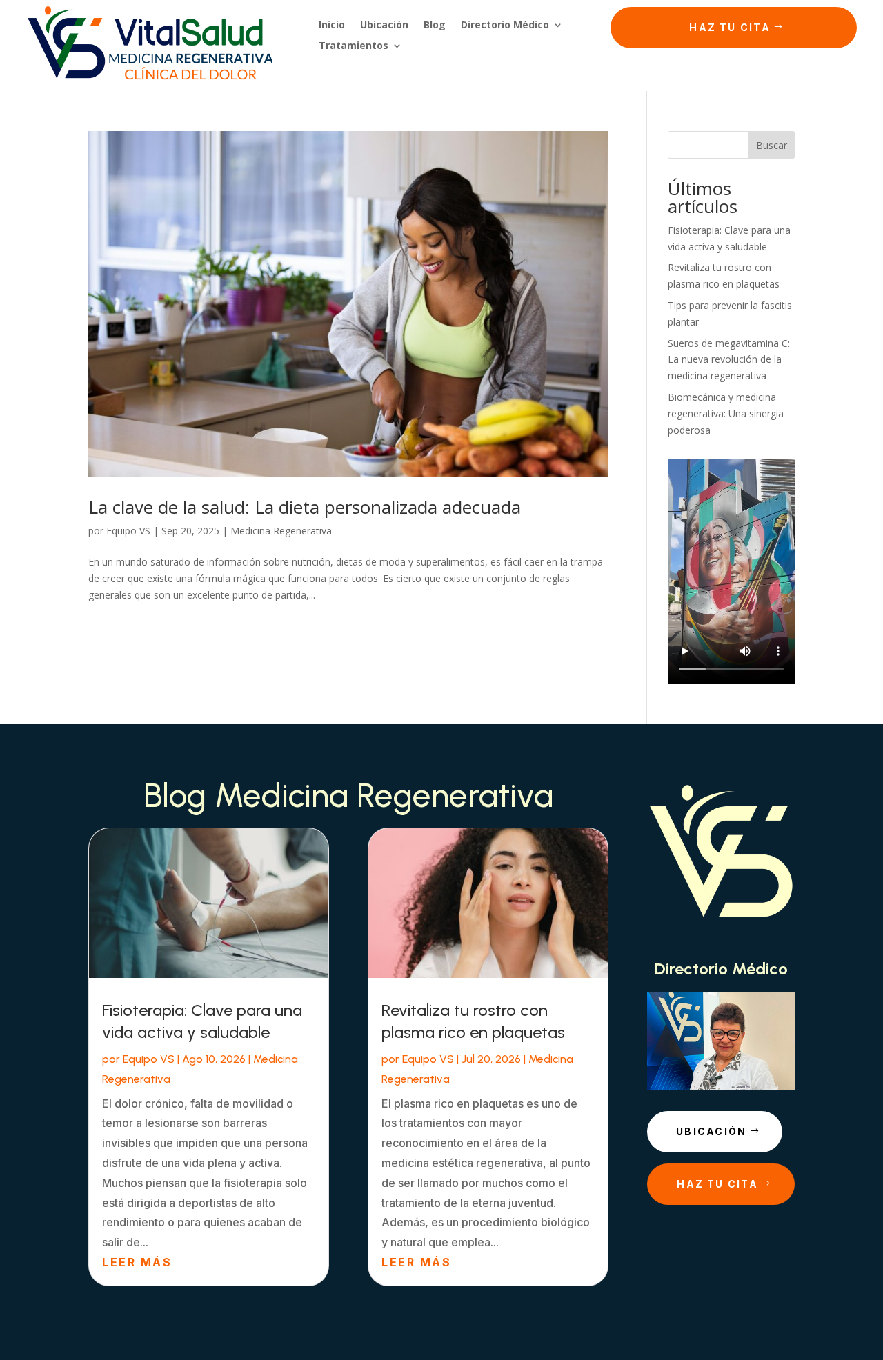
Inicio (332, 25)
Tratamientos (353, 46)
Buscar (771, 145)
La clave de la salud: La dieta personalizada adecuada (304, 506)
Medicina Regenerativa (281, 530)
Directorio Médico (505, 25)
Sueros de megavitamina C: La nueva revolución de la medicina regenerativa (729, 360)
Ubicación (384, 25)
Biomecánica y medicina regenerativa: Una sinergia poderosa (726, 413)
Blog (435, 25)
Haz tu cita (730, 27)
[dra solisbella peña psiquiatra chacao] (721, 1086)
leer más (137, 1262)
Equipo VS (128, 530)
